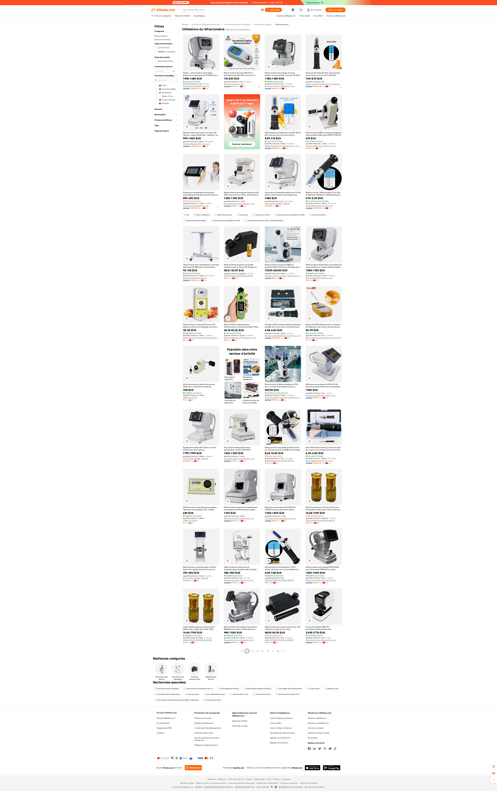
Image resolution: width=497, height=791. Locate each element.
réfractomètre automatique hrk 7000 (291, 215)
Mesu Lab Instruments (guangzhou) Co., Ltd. (323, 338)
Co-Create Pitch (163, 723)
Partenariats (312, 738)
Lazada (248, 779)
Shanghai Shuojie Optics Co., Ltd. (196, 144)
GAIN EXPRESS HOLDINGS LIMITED (238, 276)
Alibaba (185, 24)
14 (278, 651)
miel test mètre (193, 694)
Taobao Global (259, 779)
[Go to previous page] (241, 651)
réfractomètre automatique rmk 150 (226, 220)
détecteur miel (332, 689)
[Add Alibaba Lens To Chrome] (193, 767)
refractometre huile (213, 700)
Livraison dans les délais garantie (207, 728)
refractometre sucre (263, 694)
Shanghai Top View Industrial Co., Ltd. (280, 86)
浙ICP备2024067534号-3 (314, 787)
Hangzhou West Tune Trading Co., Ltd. (321, 146)
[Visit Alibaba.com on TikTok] (335, 748)
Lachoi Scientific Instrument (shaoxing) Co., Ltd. (283, 397)
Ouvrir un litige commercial (281, 728)
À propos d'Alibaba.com (167, 713)
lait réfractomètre (319, 215)
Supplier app (238, 768)
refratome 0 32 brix (262, 215)
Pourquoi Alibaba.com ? (166, 718)
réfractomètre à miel (240, 694)
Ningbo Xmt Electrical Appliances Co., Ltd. (281, 146)
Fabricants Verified (239, 721)
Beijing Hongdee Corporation (194, 278)
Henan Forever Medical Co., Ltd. (196, 206)
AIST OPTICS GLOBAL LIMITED (277, 204)
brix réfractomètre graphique (168, 689)
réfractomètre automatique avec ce (199, 689)
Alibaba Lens (168, 768)
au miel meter (314, 689)
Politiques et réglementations (206, 745)
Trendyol (276, 779)
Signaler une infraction (279, 743)
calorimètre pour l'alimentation (168, 694)
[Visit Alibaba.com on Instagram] (324, 748)
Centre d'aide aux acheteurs (281, 718)
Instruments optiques (263, 24)
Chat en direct (276, 723)
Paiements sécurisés (202, 718)
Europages (286, 779)
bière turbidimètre (203, 215)
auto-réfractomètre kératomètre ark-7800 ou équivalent (178, 700)
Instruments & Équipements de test (206, 24)
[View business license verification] (272, 787)
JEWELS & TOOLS (190, 397)
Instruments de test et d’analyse (237, 24)
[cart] (301, 10)
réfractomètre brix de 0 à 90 (288, 694)
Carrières (160, 733)
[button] (262, 9)
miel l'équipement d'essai (229, 689)
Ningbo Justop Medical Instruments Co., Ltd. (283, 336)
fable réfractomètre (224, 215)
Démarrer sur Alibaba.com (318, 723)
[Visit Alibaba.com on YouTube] (330, 748)
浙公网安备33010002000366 (291, 787)
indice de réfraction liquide (196, 220)
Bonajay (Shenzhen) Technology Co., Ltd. (240, 338)
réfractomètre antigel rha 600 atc (258, 689)
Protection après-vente (203, 733)
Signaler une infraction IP (280, 738)
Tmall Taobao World (236, 779)
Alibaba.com (297, 768)
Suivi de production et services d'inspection (206, 739)
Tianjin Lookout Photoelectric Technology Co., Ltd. (324, 84)
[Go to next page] (283, 651)
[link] (493, 766)
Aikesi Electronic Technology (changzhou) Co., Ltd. (201, 338)
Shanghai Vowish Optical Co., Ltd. (196, 86)
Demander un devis (240, 726)
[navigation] (166, 338)
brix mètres (244, 215)
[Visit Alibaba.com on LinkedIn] (314, 748)
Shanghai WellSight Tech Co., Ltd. (319, 278)
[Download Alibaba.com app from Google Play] (331, 767)
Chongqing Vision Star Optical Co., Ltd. (239, 204)
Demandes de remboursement (282, 733)
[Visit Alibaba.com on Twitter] (319, 748)
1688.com (222, 779)
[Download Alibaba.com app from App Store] (312, 767)
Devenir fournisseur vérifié (318, 733)
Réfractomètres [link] (282, 24)
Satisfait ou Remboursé (203, 723)
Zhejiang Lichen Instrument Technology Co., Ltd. (283, 276)
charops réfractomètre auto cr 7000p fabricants (265, 220)
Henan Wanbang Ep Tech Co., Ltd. (319, 206)
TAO (268, 779)
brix (187, 215)
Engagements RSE (164, 728)
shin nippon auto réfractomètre (290, 689)
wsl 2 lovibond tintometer (216, 694)
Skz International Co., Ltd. (234, 84)
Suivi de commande (316, 728)
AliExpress (211, 779)
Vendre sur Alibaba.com (317, 718)
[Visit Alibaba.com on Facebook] (309, 748)
